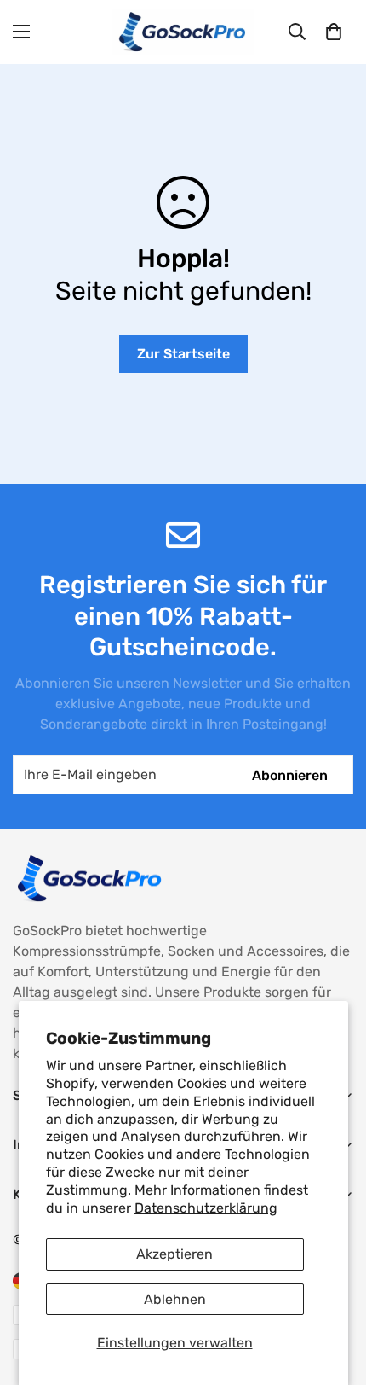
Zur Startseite (183, 354)
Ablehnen (175, 1299)
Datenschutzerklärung (205, 1208)
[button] (333, 31)
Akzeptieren (174, 1254)
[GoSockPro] (183, 32)
